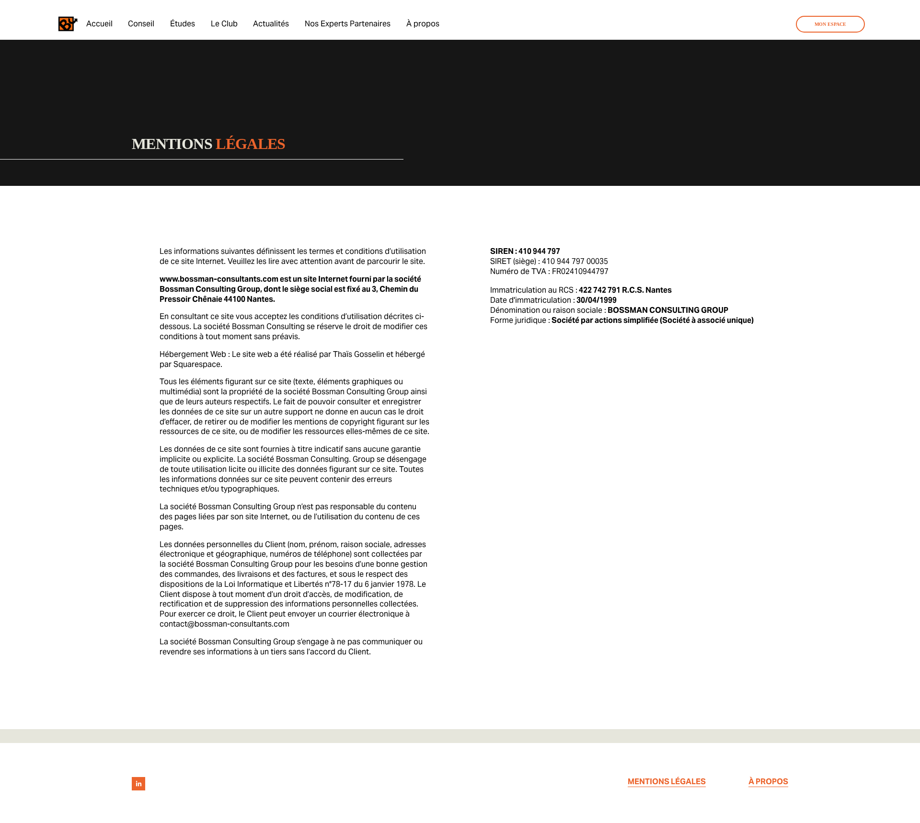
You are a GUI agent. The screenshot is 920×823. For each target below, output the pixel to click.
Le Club (224, 24)
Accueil (99, 24)
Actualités (271, 24)
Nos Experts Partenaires (348, 24)
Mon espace (830, 24)
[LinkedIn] (138, 783)
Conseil (141, 24)
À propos (422, 24)
